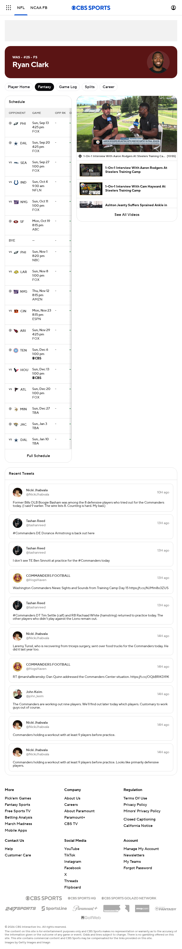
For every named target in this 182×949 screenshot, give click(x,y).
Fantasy (44, 87)
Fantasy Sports (17, 804)
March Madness (18, 823)
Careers (71, 804)
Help (9, 848)
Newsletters (133, 855)
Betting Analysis (18, 817)
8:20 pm (39, 254)
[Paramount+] (85, 907)
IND (23, 182)
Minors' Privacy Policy (141, 811)
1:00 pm (40, 165)
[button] (8, 7)
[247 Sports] (20, 907)
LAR (23, 272)
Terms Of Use (135, 798)
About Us (72, 798)
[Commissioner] (116, 906)
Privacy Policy (135, 804)
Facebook (72, 868)
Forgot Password (137, 868)
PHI (23, 124)
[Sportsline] (54, 907)
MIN (23, 409)
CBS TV (71, 823)
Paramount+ (74, 817)
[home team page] (16, 123)
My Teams (132, 861)
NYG (23, 202)
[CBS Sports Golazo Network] (128, 897)
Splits (90, 87)
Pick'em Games (18, 798)
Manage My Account (141, 848)
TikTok (69, 855)
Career (108, 87)
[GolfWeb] (91, 917)
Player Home (19, 87)
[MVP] (142, 906)
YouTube (71, 848)
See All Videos (126, 214)
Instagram (72, 861)
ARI (23, 331)
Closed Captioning (139, 819)
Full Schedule (38, 455)
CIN (23, 311)
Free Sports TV (18, 811)
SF (22, 222)
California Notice (138, 825)
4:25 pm (40, 125)
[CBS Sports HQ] (82, 897)
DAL (23, 143)
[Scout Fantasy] (166, 908)
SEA (23, 163)
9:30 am (40, 184)
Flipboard (72, 887)
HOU (24, 370)
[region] (127, 124)
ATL (23, 390)
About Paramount (79, 811)
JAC (23, 425)
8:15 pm (41, 223)
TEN (23, 350)
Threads (71, 881)
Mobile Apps (16, 830)
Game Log (68, 87)
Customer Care (18, 855)
